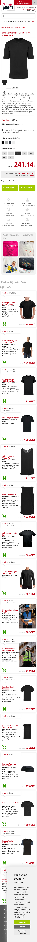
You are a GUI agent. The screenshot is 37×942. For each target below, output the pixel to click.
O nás (6, 922)
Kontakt (6, 937)
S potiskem (28, 188)
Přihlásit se (27, 3)
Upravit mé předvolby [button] (22, 932)
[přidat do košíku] (4, 324)
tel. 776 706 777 (29, 11)
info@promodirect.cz (28, 9)
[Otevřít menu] (34, 2)
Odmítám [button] (22, 926)
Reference (7, 930)
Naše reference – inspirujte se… (18, 237)
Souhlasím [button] (22, 922)
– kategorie (17, 21)
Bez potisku (11, 188)
